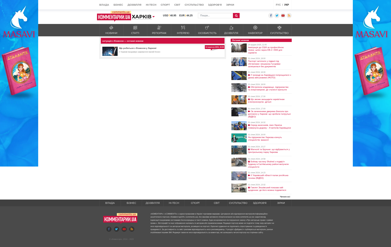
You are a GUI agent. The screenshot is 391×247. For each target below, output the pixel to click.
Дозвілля (153, 203)
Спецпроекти (259, 5)
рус (278, 5)
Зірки (281, 203)
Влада (110, 203)
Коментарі (116, 239)
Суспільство (238, 203)
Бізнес (131, 203)
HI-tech (174, 203)
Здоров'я (260, 203)
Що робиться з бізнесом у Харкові (137, 48)
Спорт (195, 203)
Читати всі (285, 197)
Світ (216, 203)
